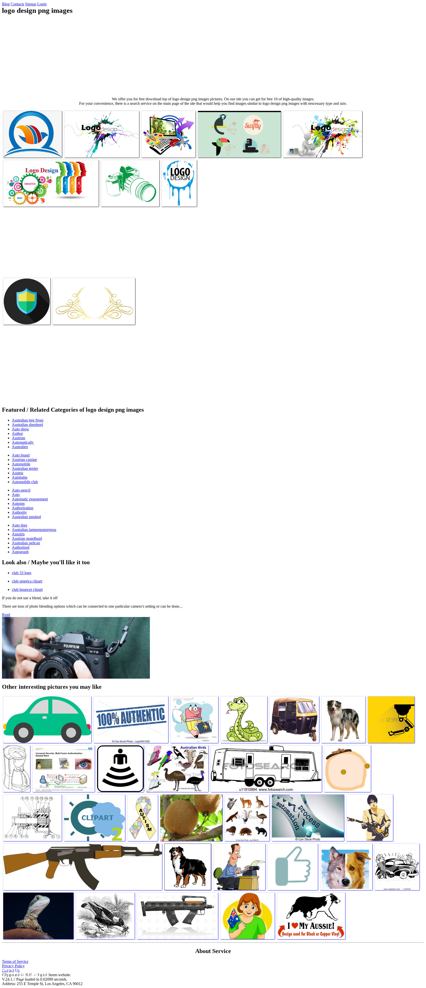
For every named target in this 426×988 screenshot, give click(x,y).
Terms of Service (15, 961)
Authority (19, 512)
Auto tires (19, 525)
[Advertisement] (213, 55)
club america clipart (27, 581)
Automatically (23, 442)
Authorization (22, 508)
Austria (17, 473)
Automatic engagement (30, 499)
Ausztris (18, 534)
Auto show (20, 429)
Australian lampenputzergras (34, 530)
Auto (16, 495)
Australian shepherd (27, 425)
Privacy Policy (13, 966)
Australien (20, 447)
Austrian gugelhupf (27, 538)
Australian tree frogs (27, 420)
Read (6, 615)
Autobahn (19, 477)
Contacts (17, 4)
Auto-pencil (21, 490)
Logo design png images (21, 151)
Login (42, 4)
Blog (6, 4)
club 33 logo (21, 573)
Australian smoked (26, 517)
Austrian (18, 438)
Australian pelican (26, 543)
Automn (18, 503)
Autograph (20, 552)
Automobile (21, 464)
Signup (30, 4)
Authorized (20, 547)
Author (17, 433)
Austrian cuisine (24, 460)
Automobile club (25, 482)
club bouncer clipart (27, 589)
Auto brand (21, 455)
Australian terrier (25, 468)
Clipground (24, 973)
